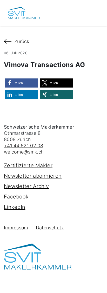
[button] (21, 83)
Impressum (16, 227)
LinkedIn (14, 207)
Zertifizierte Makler (28, 165)
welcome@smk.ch (24, 152)
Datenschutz (50, 227)
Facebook (16, 196)
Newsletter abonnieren (33, 175)
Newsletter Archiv (26, 186)
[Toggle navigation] (96, 13)
